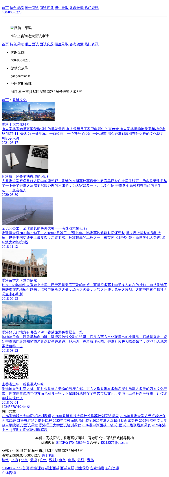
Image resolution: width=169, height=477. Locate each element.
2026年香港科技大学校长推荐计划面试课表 (85, 416)
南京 (62, 460)
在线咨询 (9, 473)
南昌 (72, 460)
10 (19, 407)
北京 (24, 460)
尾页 (26, 407)
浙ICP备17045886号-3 (72, 442)
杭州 (5, 460)
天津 (33, 460)
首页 (5, 8)
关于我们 (48, 455)
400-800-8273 (12, 12)
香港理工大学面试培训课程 (60, 425)
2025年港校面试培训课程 (72, 420)
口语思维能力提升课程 (34, 420)
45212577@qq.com (114, 442)
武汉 (80, 460)
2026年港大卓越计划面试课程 (115, 420)
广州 (43, 460)
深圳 (53, 460)
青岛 (90, 460)
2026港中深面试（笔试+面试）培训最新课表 (116, 425)
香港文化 (20, 100)
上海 (14, 460)
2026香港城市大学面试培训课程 (26, 416)
